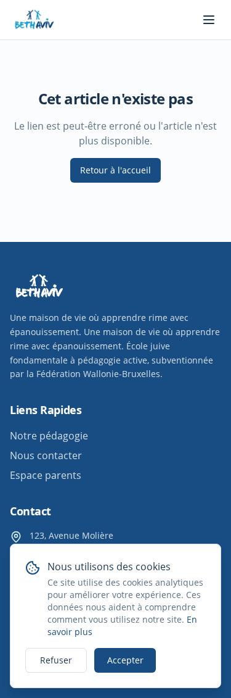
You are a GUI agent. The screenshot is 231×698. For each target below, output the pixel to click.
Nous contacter (46, 455)
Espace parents (45, 475)
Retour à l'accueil (115, 170)
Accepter (125, 660)
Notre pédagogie (49, 435)
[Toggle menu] (209, 19)
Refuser (56, 660)
